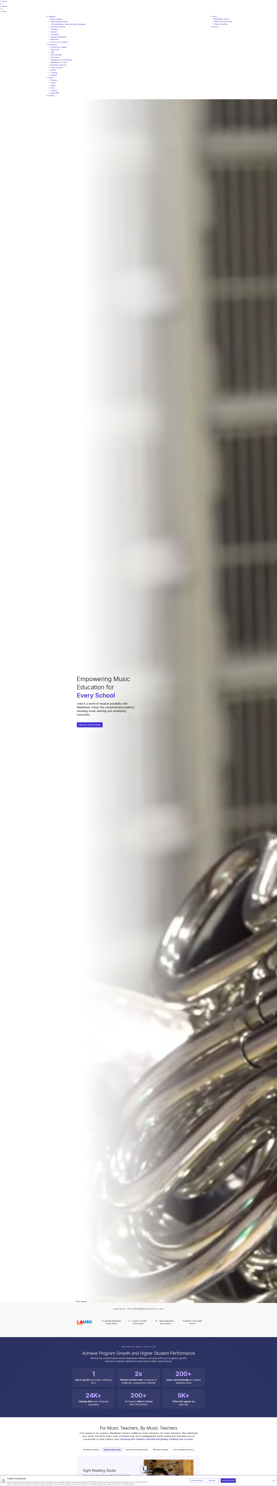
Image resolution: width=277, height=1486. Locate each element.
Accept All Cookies (228, 1480)
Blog (52, 52)
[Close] (273, 1480)
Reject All (212, 1480)
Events (53, 70)
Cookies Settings (196, 1480)
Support (54, 75)
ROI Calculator (56, 55)
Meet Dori (55, 39)
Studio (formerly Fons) (223, 21)
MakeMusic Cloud (221, 19)
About (51, 78)
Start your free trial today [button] (89, 725)
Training (54, 73)
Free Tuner (55, 57)
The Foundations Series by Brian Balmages (68, 24)
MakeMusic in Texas (59, 62)
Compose (54, 29)
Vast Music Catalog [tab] (91, 1450)
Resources (53, 45)
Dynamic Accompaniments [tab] (137, 1450)
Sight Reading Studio (59, 22)
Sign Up (215, 27)
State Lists (55, 50)
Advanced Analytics (59, 37)
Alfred (53, 85)
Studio (4, 6)
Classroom (55, 34)
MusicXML (55, 93)
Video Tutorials (57, 67)
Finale (53, 83)
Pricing (51, 96)
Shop (4, 11)
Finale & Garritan (221, 24)
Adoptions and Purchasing (61, 60)
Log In (214, 16)
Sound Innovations (58, 27)
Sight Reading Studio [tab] (112, 1450)
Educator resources (58, 65)
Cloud (4, 1)
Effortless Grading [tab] (160, 1450)
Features (52, 16)
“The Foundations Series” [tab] (183, 1450)
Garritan (54, 90)
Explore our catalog (58, 47)
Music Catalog (56, 19)
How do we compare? (59, 42)
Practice (54, 32)
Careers (54, 80)
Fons (52, 88)
